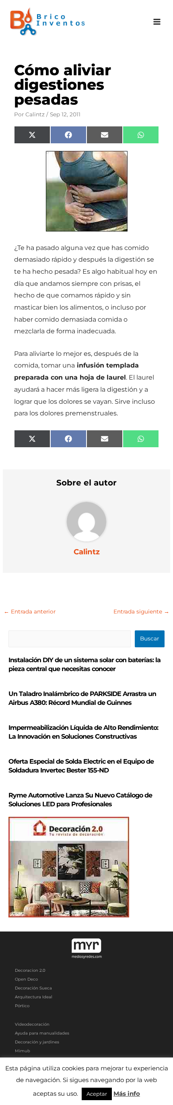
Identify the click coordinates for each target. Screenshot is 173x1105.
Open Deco (26, 979)
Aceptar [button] (96, 1094)
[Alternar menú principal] (157, 22)
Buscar (149, 638)
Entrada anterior (30, 611)
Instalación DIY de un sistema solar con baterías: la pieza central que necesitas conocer (84, 664)
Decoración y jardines (37, 1042)
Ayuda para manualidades (42, 1033)
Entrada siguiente (141, 611)
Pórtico (22, 1005)
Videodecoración (32, 1024)
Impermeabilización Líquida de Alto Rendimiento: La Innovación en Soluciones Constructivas (83, 732)
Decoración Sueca (33, 988)
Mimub (22, 1050)
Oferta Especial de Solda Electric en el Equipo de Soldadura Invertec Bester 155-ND (81, 766)
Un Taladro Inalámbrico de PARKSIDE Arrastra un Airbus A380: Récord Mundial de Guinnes (82, 698)
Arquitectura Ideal (33, 997)
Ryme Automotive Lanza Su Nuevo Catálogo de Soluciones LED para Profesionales (80, 799)
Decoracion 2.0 (30, 970)
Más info (126, 1093)
